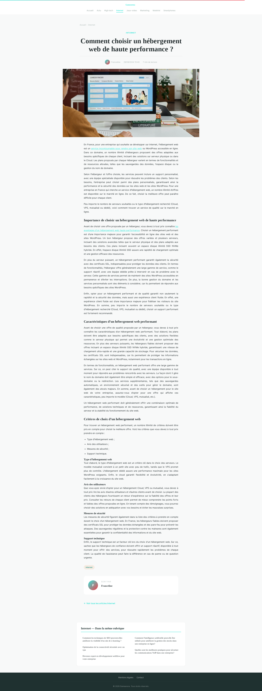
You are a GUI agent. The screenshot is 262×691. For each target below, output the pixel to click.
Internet (119, 10)
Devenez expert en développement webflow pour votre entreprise (104, 657)
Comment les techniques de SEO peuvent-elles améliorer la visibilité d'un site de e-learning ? (102, 639)
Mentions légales (125, 677)
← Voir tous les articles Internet (99, 603)
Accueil (90, 10)
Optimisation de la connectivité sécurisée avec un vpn (104, 648)
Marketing (144, 10)
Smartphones (169, 10)
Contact (140, 677)
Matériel (156, 10)
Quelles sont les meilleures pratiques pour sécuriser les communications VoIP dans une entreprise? (156, 651)
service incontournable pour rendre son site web (116, 148)
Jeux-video (131, 10)
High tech (108, 10)
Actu (99, 10)
